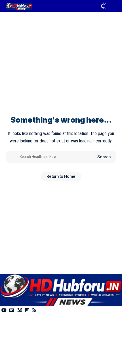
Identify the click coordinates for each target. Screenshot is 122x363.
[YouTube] (4, 310)
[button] (91, 6)
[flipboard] (27, 310)
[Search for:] (53, 157)
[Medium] (19, 310)
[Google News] (12, 310)
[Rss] (34, 310)
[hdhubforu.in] (19, 6)
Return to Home (61, 176)
